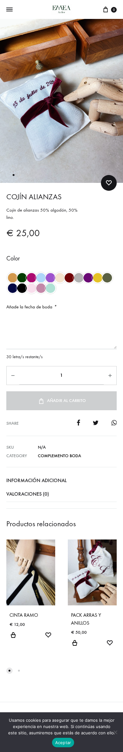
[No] (115, 732)
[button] (9, 670)
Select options (13, 638)
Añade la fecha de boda (31, 307)
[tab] (61, 480)
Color (13, 258)
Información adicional (36, 480)
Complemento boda (59, 455)
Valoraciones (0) (27, 494)
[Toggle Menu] (9, 9)
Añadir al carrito (66, 400)
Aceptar (63, 742)
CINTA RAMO (23, 615)
